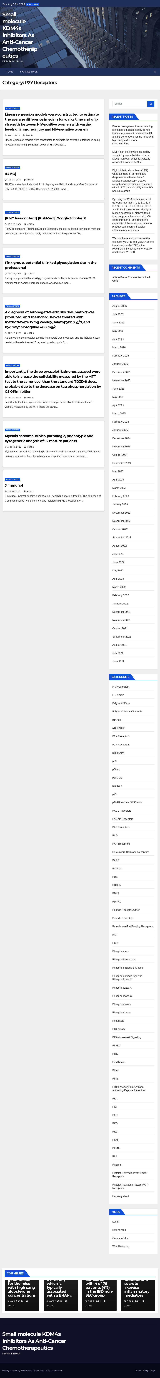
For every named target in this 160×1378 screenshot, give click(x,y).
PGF (115, 934)
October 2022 (120, 529)
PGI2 (115, 943)
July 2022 (117, 554)
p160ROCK (119, 728)
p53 (114, 761)
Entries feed (119, 1230)
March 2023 (119, 488)
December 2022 (121, 512)
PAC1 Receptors (121, 810)
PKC (115, 1115)
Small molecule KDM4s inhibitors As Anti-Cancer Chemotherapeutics (19, 35)
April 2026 (118, 339)
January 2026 (120, 364)
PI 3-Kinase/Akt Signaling (127, 1037)
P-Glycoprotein (120, 686)
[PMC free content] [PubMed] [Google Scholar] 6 (45, 218)
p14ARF (117, 719)
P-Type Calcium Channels (127, 711)
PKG (115, 1131)
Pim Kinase (118, 1062)
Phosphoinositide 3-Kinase (127, 967)
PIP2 (115, 1078)
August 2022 (119, 545)
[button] (155, 71)
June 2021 (118, 661)
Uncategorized (120, 1196)
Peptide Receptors (122, 918)
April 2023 (118, 479)
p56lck (116, 769)
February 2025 (120, 421)
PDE (115, 877)
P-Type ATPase (121, 703)
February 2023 (120, 496)
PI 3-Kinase (119, 1029)
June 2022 (118, 562)
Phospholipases (121, 1004)
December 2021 (121, 612)
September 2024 (121, 463)
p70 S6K (117, 786)
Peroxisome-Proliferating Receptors (132, 926)
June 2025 (118, 388)
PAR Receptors (121, 843)
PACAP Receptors (122, 819)
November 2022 (121, 521)
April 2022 (118, 578)
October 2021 (120, 628)
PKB (115, 1107)
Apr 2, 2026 (14, 135)
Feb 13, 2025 (14, 180)
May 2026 (118, 331)
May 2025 (118, 397)
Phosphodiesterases (124, 959)
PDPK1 (116, 901)
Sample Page (29, 71)
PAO (115, 835)
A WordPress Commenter (126, 277)
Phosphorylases (121, 1012)
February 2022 (120, 595)
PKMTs (116, 1148)
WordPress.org (120, 1246)
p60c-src (117, 777)
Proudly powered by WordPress (16, 1370)
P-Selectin (118, 695)
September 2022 (121, 537)
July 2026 (117, 314)
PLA (114, 1156)
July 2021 (117, 653)
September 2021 (121, 636)
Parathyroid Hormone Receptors (130, 852)
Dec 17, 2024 (14, 274)
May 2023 (118, 471)
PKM (115, 1140)
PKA (115, 1098)
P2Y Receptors (12, 108)
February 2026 (120, 355)
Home (9, 71)
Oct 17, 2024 (14, 333)
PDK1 (115, 893)
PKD (115, 1123)
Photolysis (118, 1020)
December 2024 (121, 438)
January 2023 (120, 504)
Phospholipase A (122, 987)
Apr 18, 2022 (14, 447)
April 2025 (118, 405)
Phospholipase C (122, 996)
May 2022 (118, 570)
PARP (115, 860)
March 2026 (119, 347)
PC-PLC (117, 868)
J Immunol (14, 485)
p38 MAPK (118, 753)
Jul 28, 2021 (14, 491)
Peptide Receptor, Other (126, 910)
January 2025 (120, 430)
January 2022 (120, 603)
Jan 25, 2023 (14, 397)
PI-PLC (116, 1045)
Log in (115, 1221)
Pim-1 (115, 1070)
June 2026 (118, 322)
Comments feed (121, 1238)
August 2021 (119, 645)
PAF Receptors (121, 827)
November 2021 (121, 620)
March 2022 (119, 587)
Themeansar (56, 1370)
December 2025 (121, 372)
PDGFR (116, 885)
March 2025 (119, 413)
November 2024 (121, 446)
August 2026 (119, 306)
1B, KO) (10, 174)
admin (29, 135)
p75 (114, 794)
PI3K (115, 1054)
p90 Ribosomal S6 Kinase (127, 802)
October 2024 (120, 455)
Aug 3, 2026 (16, 1301)
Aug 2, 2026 (133, 1301)
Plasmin (117, 1164)
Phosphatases (120, 951)
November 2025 (121, 380)
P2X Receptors (121, 736)
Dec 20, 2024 (14, 224)
